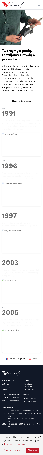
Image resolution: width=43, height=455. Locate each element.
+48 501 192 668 (29, 387)
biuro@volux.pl (29, 384)
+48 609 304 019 (29, 390)
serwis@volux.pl (29, 398)
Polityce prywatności (14, 444)
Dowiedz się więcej (13, 450)
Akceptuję (32, 450)
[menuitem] (16, 359)
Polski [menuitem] (34, 359)
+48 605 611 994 (29, 401)
